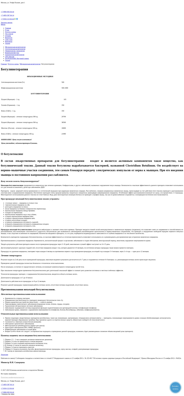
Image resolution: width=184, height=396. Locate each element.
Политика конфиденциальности (12, 377)
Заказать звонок (6, 22)
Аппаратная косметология (14, 55)
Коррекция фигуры (12, 53)
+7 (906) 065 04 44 (7, 12)
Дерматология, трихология (15, 51)
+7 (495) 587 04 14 (7, 15)
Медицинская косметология (15, 47)
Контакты (8, 41)
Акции (7, 43)
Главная (8, 28)
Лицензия (4, 355)
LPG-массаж (9, 56)
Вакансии (8, 38)
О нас (7, 30)
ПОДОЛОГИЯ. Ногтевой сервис (17, 58)
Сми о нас (8, 39)
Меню (3, 24)
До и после (9, 34)
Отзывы (8, 36)
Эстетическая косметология (15, 49)
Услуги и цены (10, 32)
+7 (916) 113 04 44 (7, 19)
